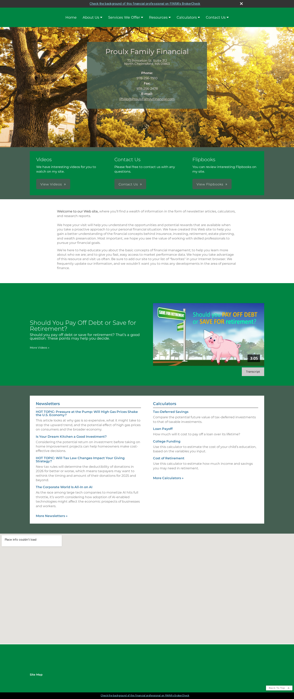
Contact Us (216, 17)
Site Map (36, 674)
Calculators (187, 17)
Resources (158, 17)
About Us (91, 17)
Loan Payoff (163, 429)
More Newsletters (52, 516)
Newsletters (48, 403)
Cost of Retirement (168, 458)
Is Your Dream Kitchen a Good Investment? (71, 437)
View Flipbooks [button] (210, 184)
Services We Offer (124, 17)
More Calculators (168, 478)
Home (71, 17)
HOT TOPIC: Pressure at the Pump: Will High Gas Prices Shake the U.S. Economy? (87, 413)
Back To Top (277, 687)
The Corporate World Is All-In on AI (64, 487)
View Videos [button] (51, 184)
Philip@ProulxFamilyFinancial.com (147, 99)
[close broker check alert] (241, 3)
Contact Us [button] (128, 184)
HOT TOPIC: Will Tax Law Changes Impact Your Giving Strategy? (80, 459)
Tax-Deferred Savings (170, 412)
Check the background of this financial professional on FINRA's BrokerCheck (145, 4)
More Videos (39, 347)
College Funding (166, 441)
